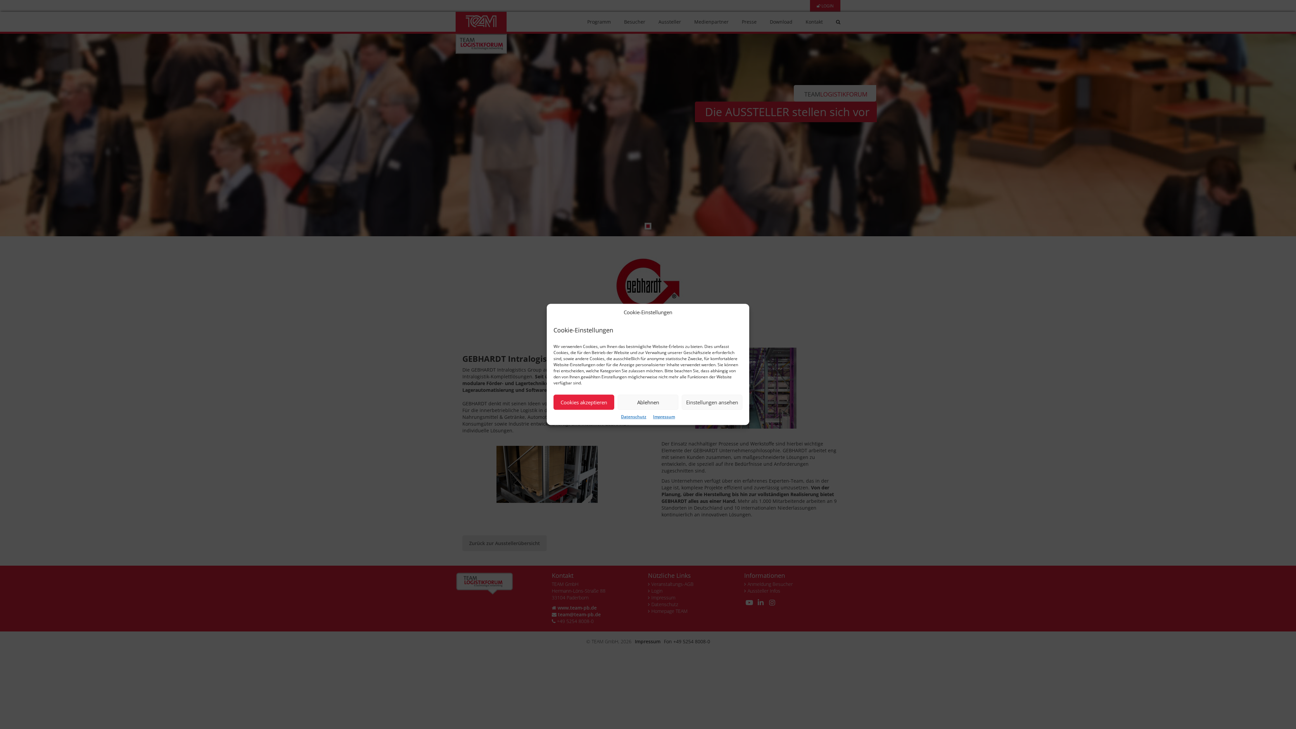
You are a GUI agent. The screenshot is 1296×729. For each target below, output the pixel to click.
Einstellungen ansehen (712, 402)
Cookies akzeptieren (584, 402)
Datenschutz (633, 417)
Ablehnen (648, 402)
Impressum (664, 417)
